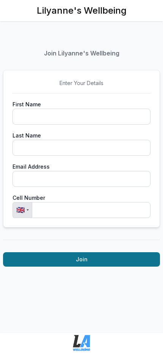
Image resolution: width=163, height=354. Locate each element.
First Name (27, 104)
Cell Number (29, 197)
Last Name (27, 135)
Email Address (31, 166)
